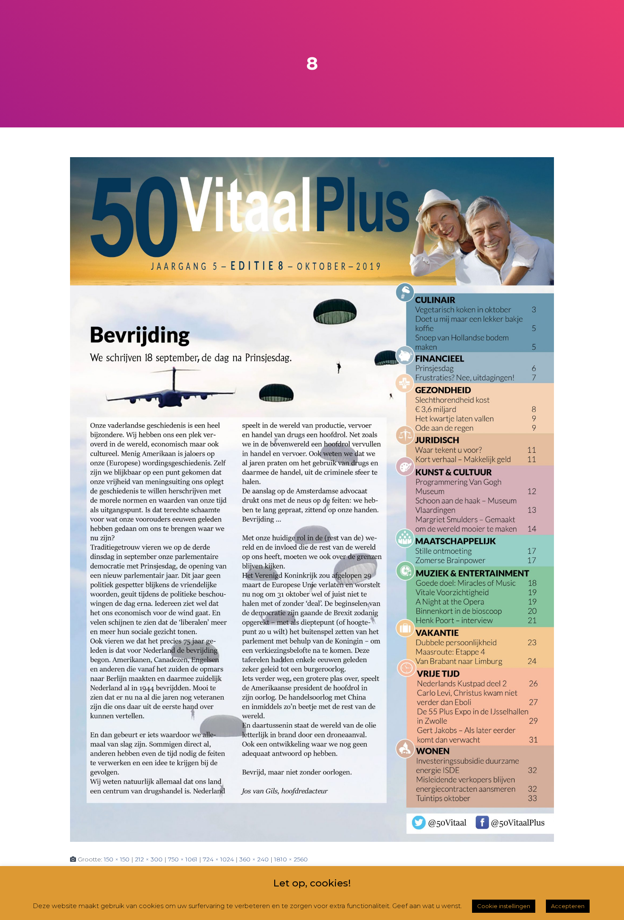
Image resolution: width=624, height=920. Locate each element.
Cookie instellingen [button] (503, 906)
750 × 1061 (182, 859)
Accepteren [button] (568, 906)
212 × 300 (149, 859)
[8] (312, 499)
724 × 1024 (218, 859)
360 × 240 (254, 859)
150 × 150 (116, 859)
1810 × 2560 (291, 859)
